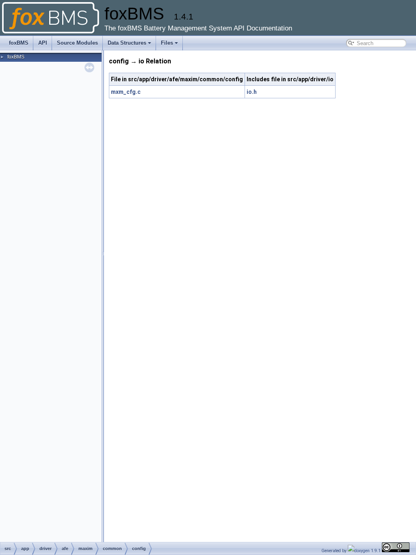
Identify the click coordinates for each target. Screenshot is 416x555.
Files (167, 43)
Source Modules (77, 43)
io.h (252, 92)
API (42, 43)
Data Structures (127, 43)
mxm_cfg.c (126, 92)
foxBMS (18, 43)
